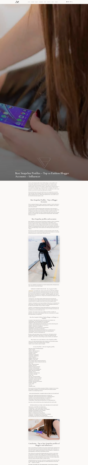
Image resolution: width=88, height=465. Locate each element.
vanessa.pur (31, 290)
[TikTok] (69, 2)
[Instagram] (66, 2)
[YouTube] (68, 2)
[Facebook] (70, 2)
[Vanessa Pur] (17, 2)
